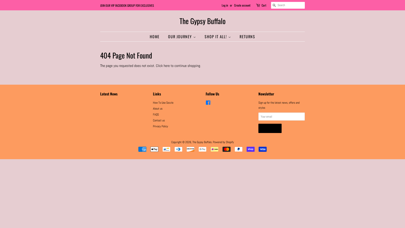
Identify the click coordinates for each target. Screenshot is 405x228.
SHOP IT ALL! (216, 36)
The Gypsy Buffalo (202, 21)
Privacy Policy (160, 126)
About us (157, 108)
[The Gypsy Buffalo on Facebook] (208, 103)
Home (154, 36)
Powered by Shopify (223, 142)
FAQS (156, 114)
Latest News (108, 93)
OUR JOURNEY (180, 36)
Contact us (159, 120)
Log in (225, 5)
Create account (242, 5)
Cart (264, 5)
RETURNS (247, 36)
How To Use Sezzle (163, 102)
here (167, 65)
